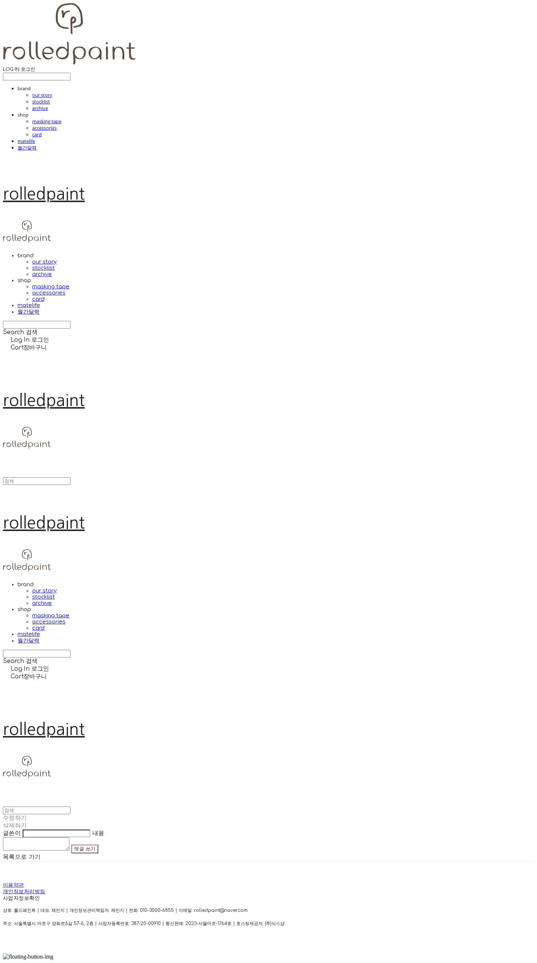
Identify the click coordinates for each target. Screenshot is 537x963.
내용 (98, 833)
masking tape (46, 121)
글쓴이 (12, 833)
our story (42, 95)
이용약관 (13, 885)
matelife (26, 141)
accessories (44, 128)
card (37, 134)
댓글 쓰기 (84, 849)
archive (40, 108)
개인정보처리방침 (24, 891)
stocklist (41, 101)
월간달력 (27, 147)
